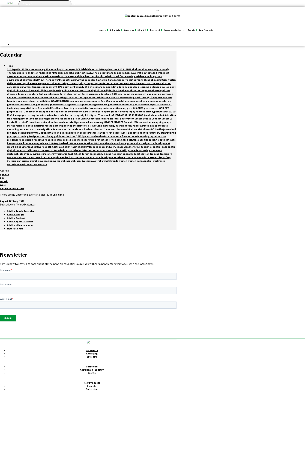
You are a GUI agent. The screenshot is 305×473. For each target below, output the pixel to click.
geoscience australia (120, 104)
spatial (148, 146)
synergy (51, 153)
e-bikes (20, 94)
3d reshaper (68, 69)
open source (80, 132)
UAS (9, 157)
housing (54, 111)
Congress (118, 83)
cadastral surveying (73, 79)
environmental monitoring (50, 97)
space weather (125, 146)
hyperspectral (160, 111)
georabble (87, 104)
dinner (126, 90)
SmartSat (28, 146)
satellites (23, 143)
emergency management (132, 94)
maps (167, 122)
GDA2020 (56, 101)
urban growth (125, 157)
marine (11, 125)
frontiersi (36, 101)
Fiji (149, 97)
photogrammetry (150, 132)
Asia (97, 72)
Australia (137, 72)
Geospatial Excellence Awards (55, 108)
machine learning (93, 122)
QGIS (79, 136)
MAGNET (109, 122)
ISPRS (131, 115)
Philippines (132, 132)
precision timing (44, 136)
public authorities (65, 136)
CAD (58, 79)
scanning (34, 143)
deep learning (141, 86)
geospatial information (87, 108)
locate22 (12, 122)
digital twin (98, 90)
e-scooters (31, 94)
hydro (100, 111)
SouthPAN (85, 146)
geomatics (74, 104)
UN (29, 157)
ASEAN (91, 72)
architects (80, 72)
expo (112, 97)
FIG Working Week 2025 (133, 97)
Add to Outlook (16, 218)
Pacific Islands (97, 132)
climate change (36, 83)
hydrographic (112, 111)
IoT (113, 115)
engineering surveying (160, 94)
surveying (145, 150)
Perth (109, 132)
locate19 (167, 118)
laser (54, 118)
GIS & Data (114, 30)
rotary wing (89, 139)
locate (139, 118)
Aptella (69, 72)
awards (56, 76)
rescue (162, 136)
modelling (13, 129)
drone (166, 90)
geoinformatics (58, 104)
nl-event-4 (136, 129)
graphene (13, 111)
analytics (157, 69)
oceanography (26, 132)
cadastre (90, 79)
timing (108, 153)
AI (124, 69)
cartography (136, 79)
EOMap (70, 97)
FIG (117, 97)
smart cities (14, 146)
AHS (120, 69)
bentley (90, 76)
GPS (167, 108)
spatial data (160, 146)
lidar (105, 118)
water (57, 160)
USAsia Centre (146, 157)
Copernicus (39, 86)
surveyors (156, 150)
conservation (132, 83)
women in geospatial (140, 160)
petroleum (119, 132)
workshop (13, 164)
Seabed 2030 (66, 143)
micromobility (124, 125)
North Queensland (165, 129)
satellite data (157, 139)
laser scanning (66, 118)
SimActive (104, 143)
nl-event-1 (100, 129)
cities (173, 79)
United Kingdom (52, 157)
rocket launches (72, 139)
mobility (163, 125)
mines (145, 125)
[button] (18, 204)
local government (124, 118)
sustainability (15, 153)
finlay (154, 97)
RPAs (112, 139)
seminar (79, 143)
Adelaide (86, 69)
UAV (14, 157)
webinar (66, 160)
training (155, 153)
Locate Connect (152, 118)
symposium (39, 153)
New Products (206, 30)
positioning (21, 136)
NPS (9, 132)
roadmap (39, 139)
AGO (101, 69)
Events (191, 30)
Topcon (116, 153)
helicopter (32, 111)
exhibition (103, 97)
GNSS (140, 108)
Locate (102, 30)
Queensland (89, 136)
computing (92, 83)
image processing (25, 115)
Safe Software (129, 139)
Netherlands (71, 129)
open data (47, 132)
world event (26, 164)
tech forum (83, 153)
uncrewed (37, 157)
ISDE (125, 115)
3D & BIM (141, 30)
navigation (45, 129)
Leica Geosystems (91, 118)
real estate (103, 136)
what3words (111, 160)
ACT (78, 69)
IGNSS (10, 115)
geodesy (153, 101)
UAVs (20, 157)
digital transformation (77, 90)
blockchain (106, 76)
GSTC (22, 111)
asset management (111, 72)
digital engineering (52, 90)
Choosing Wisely (160, 79)
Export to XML (15, 228)
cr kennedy (78, 86)
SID (96, 143)
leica (78, 118)
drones (11, 94)
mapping (158, 122)
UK (25, 157)
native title (32, 129)
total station (142, 153)
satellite (143, 139)
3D (23, 69)
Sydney (28, 153)
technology (97, 153)
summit (134, 150)
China (147, 79)
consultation (163, 83)
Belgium (80, 76)
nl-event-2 (112, 129)
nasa (22, 129)
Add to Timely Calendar (20, 211)
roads (48, 139)
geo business (77, 101)
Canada (112, 79)
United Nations (71, 157)
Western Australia (92, 160)
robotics (57, 139)
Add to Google (15, 214)
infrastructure (51, 115)
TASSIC (72, 153)
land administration (164, 115)
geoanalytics (120, 101)
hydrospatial (143, 111)
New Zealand (86, 129)
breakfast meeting (124, 76)
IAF (174, 111)
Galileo (46, 101)
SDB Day (54, 143)
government (151, 108)
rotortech (103, 139)
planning (166, 132)
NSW (15, 132)
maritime (39, 125)
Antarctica (45, 72)
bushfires (28, 79)
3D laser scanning (35, 69)
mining (153, 125)
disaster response (141, 90)
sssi (105, 150)
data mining (125, 86)
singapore (129, 143)
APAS (55, 72)
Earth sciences (90, 94)
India (39, 115)
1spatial (17, 69)
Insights (92, 386)
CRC (87, 86)
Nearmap (58, 129)
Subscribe (92, 389)
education (105, 94)
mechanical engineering (59, 125)
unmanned (86, 157)
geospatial (139, 104)
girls (130, 108)
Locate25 (23, 122)
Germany (121, 108)
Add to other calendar (20, 225)
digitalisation (113, 90)
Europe (84, 97)
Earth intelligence (49, 94)
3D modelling (53, 69)
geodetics (165, 101)
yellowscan (40, 164)
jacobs (148, 115)
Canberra (122, 79)
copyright (52, 86)
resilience (13, 139)
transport (166, 153)
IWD (141, 115)
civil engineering (17, 83)
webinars (76, 160)
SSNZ (100, 150)
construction (148, 83)
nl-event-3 (124, 129)
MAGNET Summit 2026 (126, 122)
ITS (137, 115)
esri (77, 97)
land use (34, 118)
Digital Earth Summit (28, 90)
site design (142, 143)
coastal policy (76, 83)
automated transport (156, 72)
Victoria (12, 160)
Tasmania (62, 153)
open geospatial (63, 132)
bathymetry (68, 76)
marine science (25, 125)
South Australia (53, 146)
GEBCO (65, 101)
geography (42, 104)
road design (26, 139)
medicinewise (81, 125)
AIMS (129, 69)
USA (135, 157)
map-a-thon (146, 122)
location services (39, 122)
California (102, 79)
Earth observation (71, 94)
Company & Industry (174, 30)
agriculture (111, 69)
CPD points (64, 86)
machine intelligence (71, 122)
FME (160, 97)
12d (9, 69)
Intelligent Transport (98, 115)
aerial (95, 69)
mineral (137, 125)
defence (155, 86)
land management (18, 118)
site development (159, 143)
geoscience (101, 104)
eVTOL (93, 97)
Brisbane (141, 76)
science (44, 143)
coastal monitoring (56, 83)
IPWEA (118, 115)
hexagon (43, 111)
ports (10, 136)
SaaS (118, 139)
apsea (61, 72)
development (168, 86)
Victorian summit (27, 160)
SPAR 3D (139, 146)
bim (97, 76)
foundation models (18, 101)
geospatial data (28, 108)
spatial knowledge (56, 150)
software (39, 146)
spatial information (33, 150)
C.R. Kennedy (48, 79)
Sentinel (89, 143)
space (95, 146)
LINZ (111, 118)
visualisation (45, 160)
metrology (109, 125)
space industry (107, 146)
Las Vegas (45, 118)
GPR (162, 108)
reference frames (120, 136)
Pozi (31, 136)
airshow (137, 69)
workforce (159, 160)
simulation (116, 143)
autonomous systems (20, 76)
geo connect (92, 101)
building (151, 76)
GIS (135, 108)
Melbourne (96, 125)
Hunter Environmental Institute (77, 111)
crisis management (100, 86)
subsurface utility (118, 150)
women (123, 160)
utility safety (163, 157)
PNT (173, 132)
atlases (127, 72)
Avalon (37, 76)
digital (11, 90)
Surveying (129, 30)
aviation (46, 76)
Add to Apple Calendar (20, 221)
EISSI (115, 94)
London (54, 122)
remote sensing (140, 136)
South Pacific (71, 146)
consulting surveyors (19, 86)
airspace (147, 69)
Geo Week (106, 101)
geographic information (21, 104)
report (153, 136)
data (115, 86)
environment (27, 97)
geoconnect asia (138, 101)
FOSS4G (167, 97)
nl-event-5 (149, 129)
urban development (105, 157)
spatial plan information (82, 150)
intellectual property (72, 115)
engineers (13, 97)
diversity (157, 90)
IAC (171, 111)
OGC (38, 132)
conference (106, 83)
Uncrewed (154, 30)
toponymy (127, 153)
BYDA (37, 79)
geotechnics (108, 108)
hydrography (128, 111)
